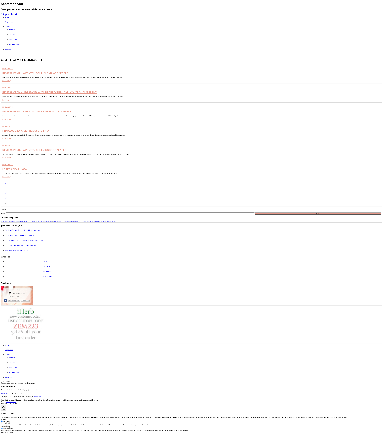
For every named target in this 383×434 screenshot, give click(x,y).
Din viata (12, 35)
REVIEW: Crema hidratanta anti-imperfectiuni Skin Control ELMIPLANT (49, 92)
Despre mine (9, 22)
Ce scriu (7, 26)
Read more (6, 81)
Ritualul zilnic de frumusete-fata (25, 130)
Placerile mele (14, 45)
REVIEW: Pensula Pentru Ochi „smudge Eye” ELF (34, 150)
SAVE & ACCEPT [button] (7, 432)
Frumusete (12, 29)
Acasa (7, 17)
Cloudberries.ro (38, 396)
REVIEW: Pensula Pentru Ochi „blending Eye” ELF (35, 73)
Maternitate (13, 40)
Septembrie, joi (5, 393)
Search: (3, 213)
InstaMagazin (9, 49)
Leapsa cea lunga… (15, 169)
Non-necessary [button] (5, 427)
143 (6, 193)
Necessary (6, 421)
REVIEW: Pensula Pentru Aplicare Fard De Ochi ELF (36, 111)
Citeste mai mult (11, 402)
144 (6, 198)
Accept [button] (3, 402)
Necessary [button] (4, 419)
